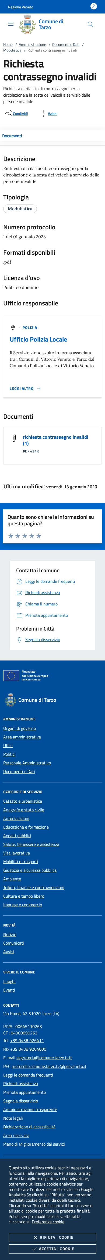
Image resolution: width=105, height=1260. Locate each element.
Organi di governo (19, 728)
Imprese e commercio (22, 904)
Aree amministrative (22, 737)
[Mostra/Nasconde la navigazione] (11, 24)
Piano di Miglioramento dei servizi (34, 1144)
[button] (20, 7)
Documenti (12, 135)
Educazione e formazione (26, 827)
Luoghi (9, 981)
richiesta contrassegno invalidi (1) (55, 440)
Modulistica (12, 50)
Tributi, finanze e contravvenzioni (33, 887)
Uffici (8, 745)
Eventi (9, 990)
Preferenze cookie (48, 1221)
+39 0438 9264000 (28, 1049)
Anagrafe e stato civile (23, 809)
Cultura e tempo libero (23, 896)
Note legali (13, 1118)
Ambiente (12, 879)
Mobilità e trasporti (20, 861)
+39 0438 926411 (27, 1040)
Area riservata (16, 1135)
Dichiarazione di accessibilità (29, 1126)
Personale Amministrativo (27, 763)
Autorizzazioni (16, 818)
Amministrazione (32, 44)
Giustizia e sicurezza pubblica (30, 870)
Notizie (9, 934)
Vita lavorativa (16, 853)
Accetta (56, 1248)
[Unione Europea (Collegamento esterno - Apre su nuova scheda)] (52, 676)
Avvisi (8, 951)
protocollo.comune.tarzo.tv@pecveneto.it (49, 1066)
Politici (9, 754)
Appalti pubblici (17, 835)
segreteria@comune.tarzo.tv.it (44, 1057)
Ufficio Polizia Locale (38, 339)
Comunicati (13, 943)
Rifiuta (57, 1237)
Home (8, 44)
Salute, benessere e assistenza (31, 844)
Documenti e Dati (65, 44)
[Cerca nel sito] (90, 24)
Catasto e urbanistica (22, 801)
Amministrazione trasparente (30, 1109)
